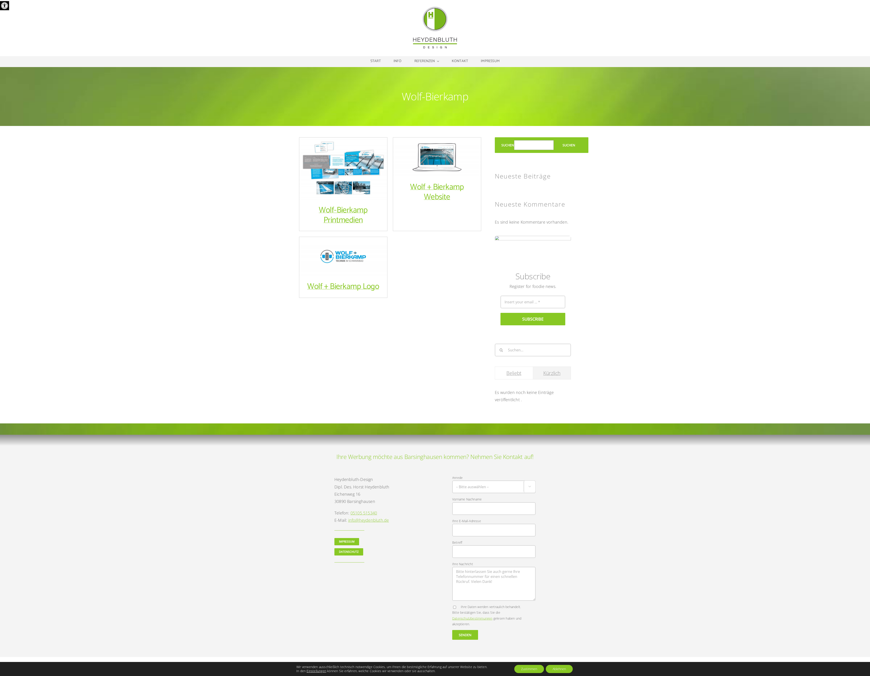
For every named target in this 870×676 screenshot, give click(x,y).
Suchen (507, 145)
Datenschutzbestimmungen (472, 618)
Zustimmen (529, 669)
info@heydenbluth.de (368, 520)
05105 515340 (363, 513)
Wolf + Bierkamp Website (437, 152)
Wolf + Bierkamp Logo (343, 252)
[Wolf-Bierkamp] (343, 169)
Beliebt (513, 372)
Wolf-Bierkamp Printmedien (343, 163)
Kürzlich (551, 372)
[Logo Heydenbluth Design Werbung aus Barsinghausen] (435, 7)
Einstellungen (316, 671)
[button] (4, 5)
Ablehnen (559, 669)
